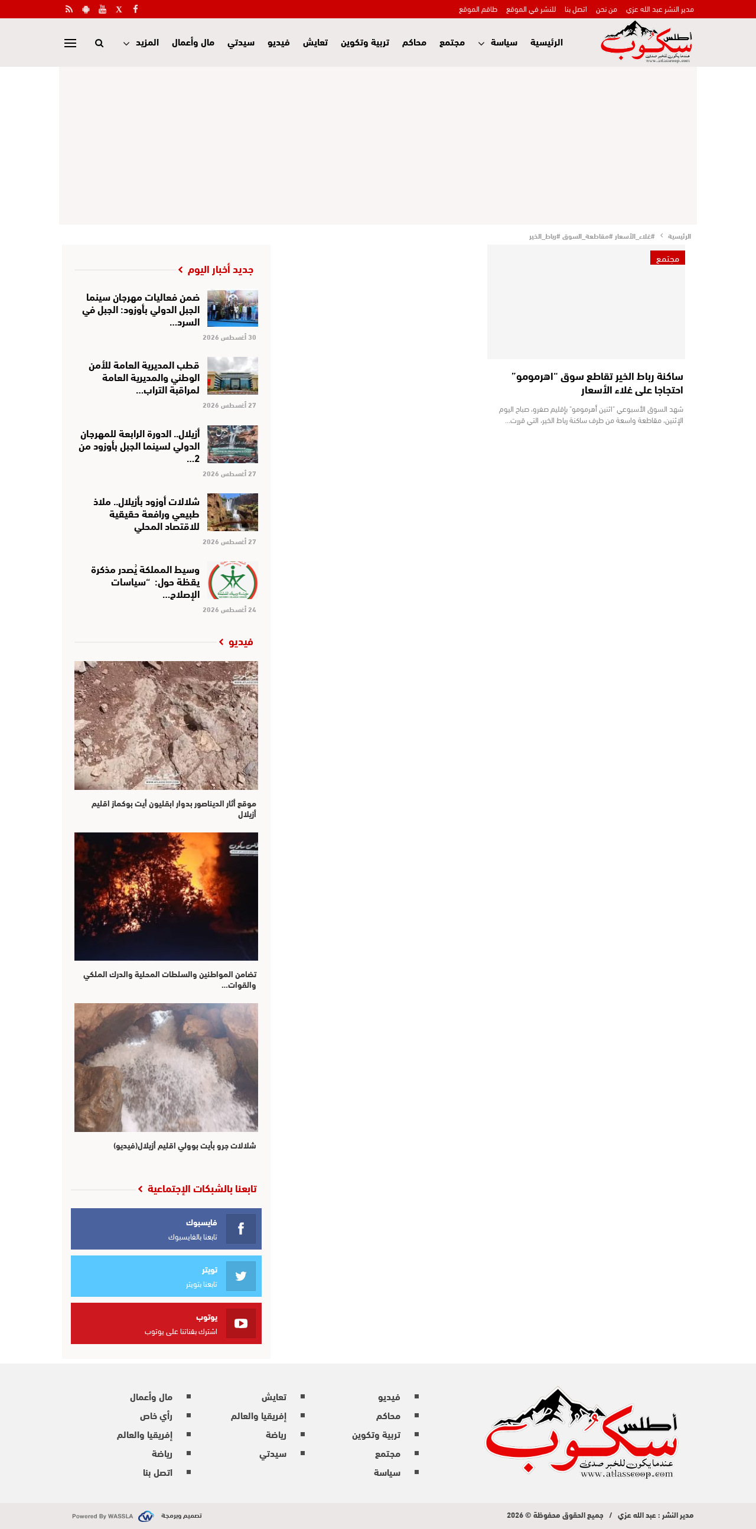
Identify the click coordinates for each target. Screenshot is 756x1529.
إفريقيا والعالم (258, 1414)
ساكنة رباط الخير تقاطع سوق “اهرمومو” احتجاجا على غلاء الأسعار (597, 382)
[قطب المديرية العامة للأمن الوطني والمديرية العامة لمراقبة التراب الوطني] (233, 376)
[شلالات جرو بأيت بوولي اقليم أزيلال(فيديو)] (166, 1067)
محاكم (414, 41)
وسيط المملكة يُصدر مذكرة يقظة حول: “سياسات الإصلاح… (145, 580)
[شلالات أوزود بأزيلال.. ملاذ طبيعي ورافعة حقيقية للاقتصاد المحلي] (233, 512)
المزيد (147, 41)
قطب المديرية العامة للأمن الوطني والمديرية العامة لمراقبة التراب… (144, 376)
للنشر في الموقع (531, 8)
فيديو (279, 41)
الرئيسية (546, 41)
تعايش (315, 41)
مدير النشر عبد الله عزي (660, 8)
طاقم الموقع (478, 8)
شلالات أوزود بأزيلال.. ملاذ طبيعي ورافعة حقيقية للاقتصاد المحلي (146, 512)
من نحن (606, 8)
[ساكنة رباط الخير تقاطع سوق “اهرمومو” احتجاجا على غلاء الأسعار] (586, 302)
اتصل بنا (576, 8)
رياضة (276, 1433)
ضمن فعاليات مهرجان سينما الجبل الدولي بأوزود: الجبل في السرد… (141, 308)
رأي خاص (156, 1414)
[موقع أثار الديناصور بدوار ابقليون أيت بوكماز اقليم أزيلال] (166, 725)
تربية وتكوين (365, 41)
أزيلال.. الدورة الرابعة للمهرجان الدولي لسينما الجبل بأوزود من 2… (139, 444)
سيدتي (241, 41)
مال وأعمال (193, 41)
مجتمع (452, 41)
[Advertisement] (378, 143)
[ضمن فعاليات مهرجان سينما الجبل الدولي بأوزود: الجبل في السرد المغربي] (233, 308)
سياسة (504, 41)
